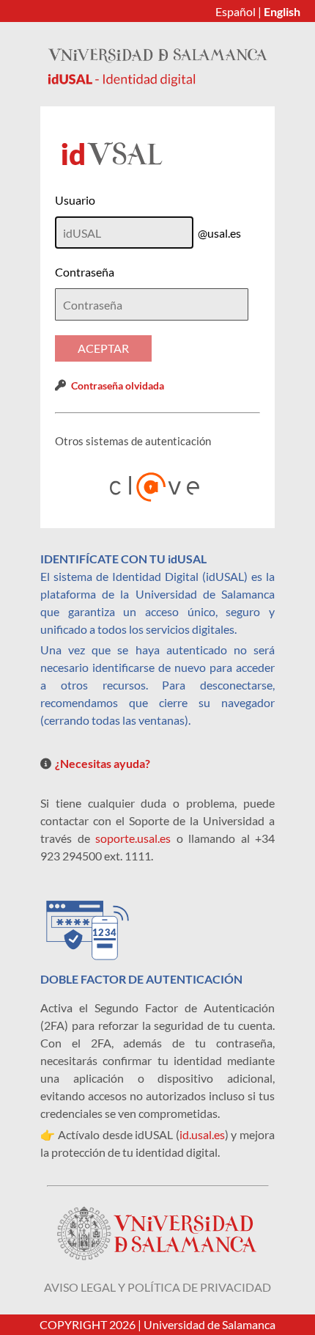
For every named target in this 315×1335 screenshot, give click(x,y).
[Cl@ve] (157, 487)
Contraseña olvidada (117, 385)
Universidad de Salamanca (209, 1324)
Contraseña (84, 272)
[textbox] (151, 304)
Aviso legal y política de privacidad (157, 1287)
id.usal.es (202, 1134)
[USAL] (157, 82)
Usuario (75, 200)
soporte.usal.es (133, 838)
